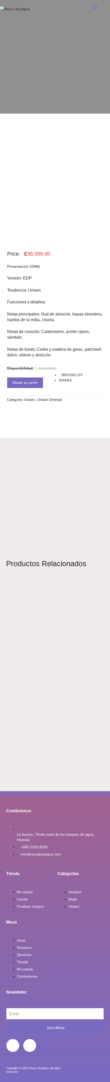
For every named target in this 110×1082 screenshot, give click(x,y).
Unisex (29, 400)
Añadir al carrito (25, 383)
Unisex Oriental (49, 400)
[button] (55, 9)
